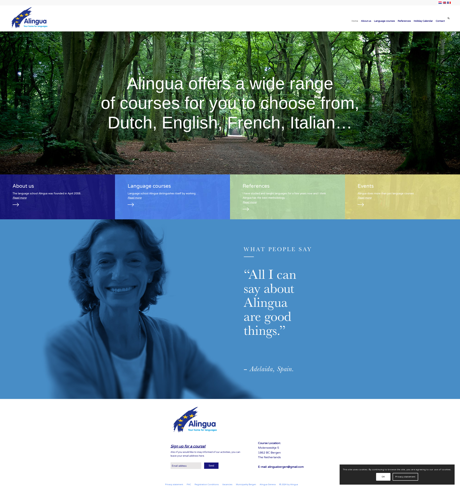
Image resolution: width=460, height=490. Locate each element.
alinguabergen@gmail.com (286, 467)
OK (383, 476)
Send (211, 465)
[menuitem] (355, 18)
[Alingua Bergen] (28, 18)
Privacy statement (405, 476)
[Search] (448, 18)
